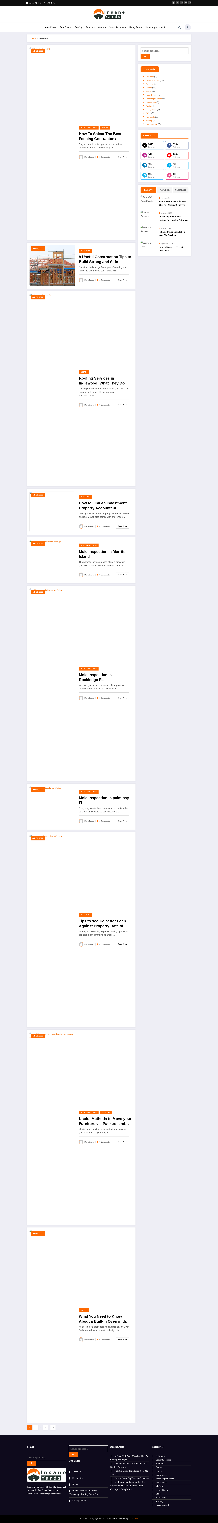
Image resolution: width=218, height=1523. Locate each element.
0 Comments (104, 157)
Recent (148, 190)
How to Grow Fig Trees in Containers (171, 249)
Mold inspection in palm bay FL (104, 800)
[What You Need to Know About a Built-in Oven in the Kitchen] (52, 1325)
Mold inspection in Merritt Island (102, 554)
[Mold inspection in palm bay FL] (45, 788)
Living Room (135, 27)
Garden (102, 27)
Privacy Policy (79, 1500)
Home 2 (76, 1484)
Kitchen (84, 1310)
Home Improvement (155, 27)
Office (148, 113)
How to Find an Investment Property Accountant (103, 505)
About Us (76, 1471)
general (149, 91)
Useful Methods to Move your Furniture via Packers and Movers (105, 1121)
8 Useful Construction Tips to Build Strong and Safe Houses (105, 259)
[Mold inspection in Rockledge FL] (52, 683)
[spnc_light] (188, 27)
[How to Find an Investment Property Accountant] (52, 511)
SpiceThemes (133, 1519)
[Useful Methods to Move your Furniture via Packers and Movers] (52, 1127)
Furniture (90, 27)
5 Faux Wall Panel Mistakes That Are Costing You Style (172, 203)
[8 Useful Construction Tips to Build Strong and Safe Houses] (52, 265)
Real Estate (65, 27)
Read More (122, 157)
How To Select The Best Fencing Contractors (100, 136)
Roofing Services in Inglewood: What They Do (102, 380)
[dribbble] (181, 2)
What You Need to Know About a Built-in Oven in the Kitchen (103, 1319)
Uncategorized (151, 124)
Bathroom (150, 77)
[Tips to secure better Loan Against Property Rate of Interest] (52, 929)
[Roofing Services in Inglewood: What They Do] (52, 388)
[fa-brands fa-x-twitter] (177, 2)
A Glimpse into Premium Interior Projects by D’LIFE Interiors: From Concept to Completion (127, 1486)
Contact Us (77, 1478)
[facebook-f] (173, 2)
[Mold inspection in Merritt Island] (45, 541)
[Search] (179, 27)
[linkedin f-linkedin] (185, 2)
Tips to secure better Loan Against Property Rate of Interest (102, 923)
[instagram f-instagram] (189, 2)
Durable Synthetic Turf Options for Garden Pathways (173, 218)
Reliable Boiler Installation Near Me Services (172, 233)
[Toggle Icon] (29, 27)
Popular (165, 190)
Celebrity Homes (117, 27)
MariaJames (89, 157)
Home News (85, 251)
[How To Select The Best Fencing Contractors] (52, 142)
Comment (180, 190)
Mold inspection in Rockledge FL (95, 677)
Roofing (79, 27)
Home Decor (50, 27)
